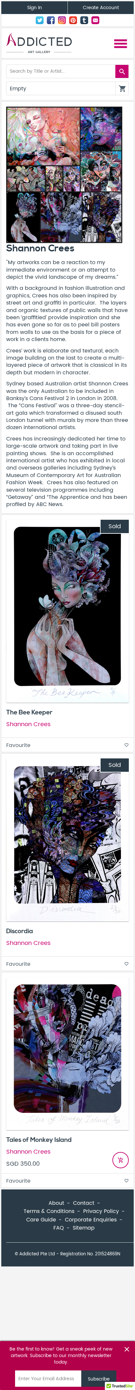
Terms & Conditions (49, 1211)
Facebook (51, 20)
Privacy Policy (101, 1211)
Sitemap (84, 1228)
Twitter (40, 20)
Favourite (67, 745)
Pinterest (73, 20)
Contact (95, 20)
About (56, 1203)
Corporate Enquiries (91, 1220)
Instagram (62, 20)
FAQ (58, 1228)
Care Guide (41, 1220)
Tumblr (84, 20)
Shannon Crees (28, 724)
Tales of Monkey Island (39, 1140)
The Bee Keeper (29, 712)
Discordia (19, 931)
